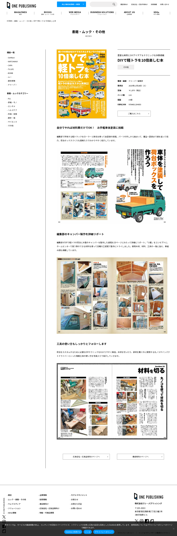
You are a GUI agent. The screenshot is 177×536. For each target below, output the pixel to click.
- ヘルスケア (12, 110)
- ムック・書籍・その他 (16, 499)
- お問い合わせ (76, 508)
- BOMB (10, 73)
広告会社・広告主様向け (139, 4)
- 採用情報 (42, 499)
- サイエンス (12, 121)
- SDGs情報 (11, 512)
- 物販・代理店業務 (46, 512)
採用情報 (154, 4)
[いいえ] (173, 528)
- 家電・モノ (12, 102)
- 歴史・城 (11, 118)
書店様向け (124, 4)
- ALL (9, 98)
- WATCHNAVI (12, 61)
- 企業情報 (42, 495)
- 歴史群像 (11, 80)
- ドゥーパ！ (12, 84)
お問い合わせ (164, 4)
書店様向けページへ (140, 456)
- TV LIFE (10, 69)
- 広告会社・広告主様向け (48, 508)
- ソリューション (14, 508)
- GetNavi (11, 57)
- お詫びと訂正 (76, 504)
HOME (9, 21)
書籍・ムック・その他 (23, 21)
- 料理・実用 (12, 114)
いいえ (87, 532)
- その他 (10, 125)
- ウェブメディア (13, 504)
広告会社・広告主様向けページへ (86, 456)
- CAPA (9, 65)
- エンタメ (11, 106)
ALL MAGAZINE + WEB (71, 4)
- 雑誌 (9, 495)
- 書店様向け (43, 504)
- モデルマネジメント (78, 495)
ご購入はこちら (134, 113)
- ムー (9, 77)
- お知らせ (74, 499)
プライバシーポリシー (104, 532)
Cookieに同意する (73, 532)
